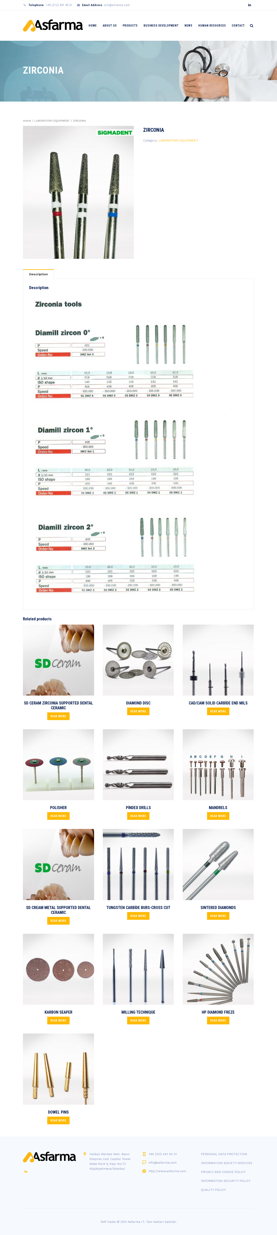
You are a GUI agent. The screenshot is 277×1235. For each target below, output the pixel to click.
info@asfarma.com (163, 1162)
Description (38, 274)
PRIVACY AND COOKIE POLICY (223, 1172)
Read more (58, 716)
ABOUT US (110, 25)
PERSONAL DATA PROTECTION (224, 1154)
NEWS (188, 25)
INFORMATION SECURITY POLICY (225, 1181)
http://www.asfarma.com (167, 1171)
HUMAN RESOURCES (212, 25)
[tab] (38, 274)
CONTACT (238, 25)
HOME (93, 25)
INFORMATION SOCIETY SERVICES (226, 1163)
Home (27, 120)
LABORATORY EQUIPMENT (52, 120)
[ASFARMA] (53, 25)
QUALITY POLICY (213, 1190)
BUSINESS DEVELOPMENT (161, 25)
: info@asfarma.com (106, 5)
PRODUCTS (130, 25)
